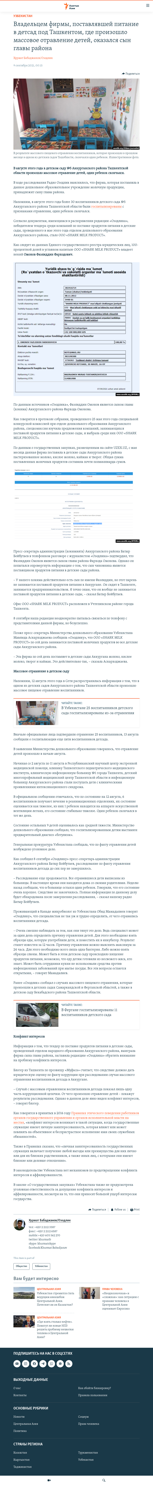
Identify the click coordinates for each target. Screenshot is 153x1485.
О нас (17, 1388)
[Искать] (104, 1480)
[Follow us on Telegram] (42, 1363)
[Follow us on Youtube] (17, 1363)
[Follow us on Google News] (60, 1363)
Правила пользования (92, 1395)
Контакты (19, 1395)
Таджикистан (22, 1467)
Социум (83, 1416)
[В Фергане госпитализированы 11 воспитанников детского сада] (37, 1015)
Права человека (112, 1289)
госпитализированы (106, 207)
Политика (20, 1431)
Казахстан (20, 1452)
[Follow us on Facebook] (34, 1363)
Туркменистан (88, 1452)
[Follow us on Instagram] (25, 1363)
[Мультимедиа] (49, 1480)
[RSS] (68, 1363)
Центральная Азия (49, 1289)
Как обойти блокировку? (94, 1388)
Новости (19, 1416)
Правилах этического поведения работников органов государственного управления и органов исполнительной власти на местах (76, 1118)
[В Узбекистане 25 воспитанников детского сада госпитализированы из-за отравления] (37, 713)
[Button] (131, 73)
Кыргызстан (21, 1459)
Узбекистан (22, 16)
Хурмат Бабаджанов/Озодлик (33, 58)
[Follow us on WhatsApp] (51, 1363)
